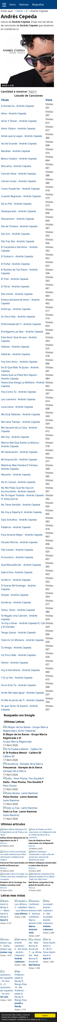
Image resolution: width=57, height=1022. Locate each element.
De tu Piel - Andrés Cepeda (16, 203)
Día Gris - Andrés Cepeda (15, 233)
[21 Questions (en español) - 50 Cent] (7, 976)
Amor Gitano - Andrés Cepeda (18, 128)
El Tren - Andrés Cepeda (14, 279)
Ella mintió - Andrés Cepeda (17, 294)
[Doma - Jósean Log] (7, 940)
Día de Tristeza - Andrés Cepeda (19, 226)
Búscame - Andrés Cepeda (16, 166)
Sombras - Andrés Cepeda (16, 602)
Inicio (12, 4)
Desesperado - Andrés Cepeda (18, 211)
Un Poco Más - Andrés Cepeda (18, 655)
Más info (44, 1019)
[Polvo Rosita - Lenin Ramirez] (20, 793)
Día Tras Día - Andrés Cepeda (17, 241)
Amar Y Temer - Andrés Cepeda (19, 121)
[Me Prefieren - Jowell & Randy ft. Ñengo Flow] (21, 977)
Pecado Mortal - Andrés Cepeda (19, 542)
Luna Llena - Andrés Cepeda (17, 406)
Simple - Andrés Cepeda (14, 595)
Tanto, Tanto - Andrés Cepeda (18, 610)
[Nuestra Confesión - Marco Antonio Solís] (35, 905)
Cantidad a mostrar (14, 91)
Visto (48, 100)
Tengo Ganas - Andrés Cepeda (18, 632)
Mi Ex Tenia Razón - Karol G (50, 952)
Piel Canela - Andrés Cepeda (17, 549)
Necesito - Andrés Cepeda (16, 474)
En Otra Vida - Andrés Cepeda (18, 316)
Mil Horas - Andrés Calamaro (21, 952)
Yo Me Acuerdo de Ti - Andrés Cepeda (22, 700)
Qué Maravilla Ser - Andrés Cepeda (21, 564)
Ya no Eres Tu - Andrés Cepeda (18, 685)
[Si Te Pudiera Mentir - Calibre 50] (22, 748)
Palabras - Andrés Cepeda (16, 527)
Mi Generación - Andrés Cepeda (19, 452)
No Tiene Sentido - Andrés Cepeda (20, 504)
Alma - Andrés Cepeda (13, 113)
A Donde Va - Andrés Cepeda (17, 106)
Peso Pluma (10, 785)
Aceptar (45, 1015)
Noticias (24, 4)
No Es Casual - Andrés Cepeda (18, 482)
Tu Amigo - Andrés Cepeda (16, 647)
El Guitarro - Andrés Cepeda (17, 256)
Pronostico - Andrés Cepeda (17, 557)
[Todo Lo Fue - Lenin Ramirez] (20, 807)
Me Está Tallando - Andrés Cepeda (20, 414)
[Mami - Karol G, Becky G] (7, 903)
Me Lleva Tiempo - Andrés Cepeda (20, 422)
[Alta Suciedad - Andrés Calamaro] (50, 905)
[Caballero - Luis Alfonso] (21, 902)
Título (5, 100)
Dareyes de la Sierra (14, 771)
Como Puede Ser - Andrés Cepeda (20, 188)
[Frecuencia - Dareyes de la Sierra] (23, 763)
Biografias (38, 4)
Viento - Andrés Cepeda (14, 662)
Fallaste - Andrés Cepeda (15, 346)
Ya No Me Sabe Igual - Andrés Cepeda (22, 692)
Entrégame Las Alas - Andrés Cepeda (22, 331)
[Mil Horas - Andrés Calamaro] (21, 942)
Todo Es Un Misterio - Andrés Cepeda (22, 640)
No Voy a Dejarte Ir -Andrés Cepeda (21, 512)
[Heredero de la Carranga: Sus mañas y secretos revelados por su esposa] (14, 876)
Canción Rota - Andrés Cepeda (18, 173)
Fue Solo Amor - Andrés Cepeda (19, 361)
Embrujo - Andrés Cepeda (15, 309)
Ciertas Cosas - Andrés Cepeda (18, 181)
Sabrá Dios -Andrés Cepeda (16, 572)
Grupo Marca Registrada (17, 741)
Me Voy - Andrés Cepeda (15, 437)
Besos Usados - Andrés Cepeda (19, 158)
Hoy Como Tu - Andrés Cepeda (18, 391)
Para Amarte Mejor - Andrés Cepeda (21, 534)
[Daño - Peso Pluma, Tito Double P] (23, 778)
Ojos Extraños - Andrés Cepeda (19, 519)
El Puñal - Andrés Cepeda (15, 264)
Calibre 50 (8, 756)
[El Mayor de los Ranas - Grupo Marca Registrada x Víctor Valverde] (28, 728)
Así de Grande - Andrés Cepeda (19, 143)
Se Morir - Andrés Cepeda (15, 579)
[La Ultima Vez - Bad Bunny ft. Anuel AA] (35, 943)
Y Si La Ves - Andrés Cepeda (16, 677)
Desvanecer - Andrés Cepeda (17, 218)
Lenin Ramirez (11, 800)
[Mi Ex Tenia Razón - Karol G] (50, 942)
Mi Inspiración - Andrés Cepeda (19, 459)
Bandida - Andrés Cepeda (15, 151)
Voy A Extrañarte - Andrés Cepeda (20, 670)
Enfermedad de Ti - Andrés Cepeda (21, 324)
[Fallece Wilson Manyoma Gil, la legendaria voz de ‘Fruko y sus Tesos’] (14, 832)
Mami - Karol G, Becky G (5, 913)
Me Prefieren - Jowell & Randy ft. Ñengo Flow (21, 993)
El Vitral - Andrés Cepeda (15, 286)
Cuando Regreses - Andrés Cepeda (21, 196)
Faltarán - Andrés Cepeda (15, 354)
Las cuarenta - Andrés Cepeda (18, 399)
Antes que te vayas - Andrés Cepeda (21, 136)
